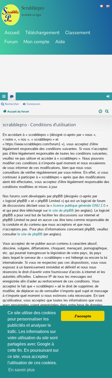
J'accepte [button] (82, 316)
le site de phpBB (61, 210)
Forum (11, 42)
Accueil (12, 32)
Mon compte (36, 42)
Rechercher (12, 104)
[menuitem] (107, 112)
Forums (12, 96)
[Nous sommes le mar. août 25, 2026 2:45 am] (100, 112)
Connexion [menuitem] (108, 96)
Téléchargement (42, 32)
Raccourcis (4, 96)
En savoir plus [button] (21, 370)
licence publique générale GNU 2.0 (79, 205)
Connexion (33, 104)
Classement (77, 32)
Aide (60, 42)
